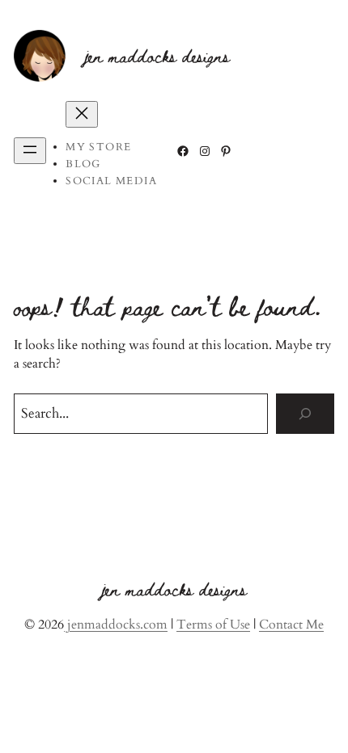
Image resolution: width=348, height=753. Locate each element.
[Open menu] (30, 150)
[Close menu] (82, 114)
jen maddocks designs (157, 55)
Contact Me (291, 624)
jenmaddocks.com (116, 624)
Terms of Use (213, 624)
